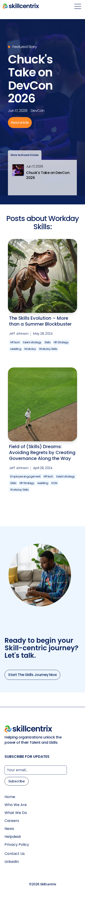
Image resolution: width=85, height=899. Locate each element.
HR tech (15, 342)
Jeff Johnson (18, 333)
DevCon (37, 110)
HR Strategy (61, 342)
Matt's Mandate (45, 130)
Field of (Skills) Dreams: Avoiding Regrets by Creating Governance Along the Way (42, 452)
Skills (47, 342)
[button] (42, 177)
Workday (30, 349)
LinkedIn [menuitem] (12, 861)
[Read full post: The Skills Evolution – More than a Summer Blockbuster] (42, 262)
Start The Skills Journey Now (32, 674)
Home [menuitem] (10, 797)
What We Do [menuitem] (16, 813)
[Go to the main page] (21, 6)
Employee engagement (25, 476)
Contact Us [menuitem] (15, 853)
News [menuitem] (9, 828)
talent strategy (32, 342)
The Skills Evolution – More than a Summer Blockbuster (40, 321)
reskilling (15, 349)
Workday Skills (48, 349)
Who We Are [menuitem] (16, 805)
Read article (20, 122)
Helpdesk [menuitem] (13, 836)
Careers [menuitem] (12, 821)
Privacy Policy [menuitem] (17, 844)
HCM (54, 483)
